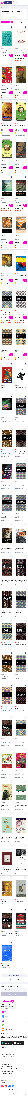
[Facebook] (9, 1086)
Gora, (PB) (3, 901)
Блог (2, 1075)
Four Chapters (18, 773)
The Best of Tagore (20, 88)
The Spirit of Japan (19, 741)
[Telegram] (13, 1086)
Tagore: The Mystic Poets (21, 275)
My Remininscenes (19, 484)
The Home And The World (7, 933)
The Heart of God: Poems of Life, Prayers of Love (7, 837)
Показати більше (13, 975)
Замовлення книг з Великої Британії (11, 1069)
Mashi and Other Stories (21, 580)
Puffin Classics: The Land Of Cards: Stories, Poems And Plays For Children (7, 773)
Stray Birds (18, 312)
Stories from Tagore (20, 125)
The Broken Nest (19, 50)
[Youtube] (6, 1086)
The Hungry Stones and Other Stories (21, 419)
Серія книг (4, 1080)
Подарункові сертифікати (8, 1071)
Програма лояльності (7, 1052)
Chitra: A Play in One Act (7, 708)
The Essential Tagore (20, 548)
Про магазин (4, 1049)
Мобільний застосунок (8, 1034)
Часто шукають (5, 1078)
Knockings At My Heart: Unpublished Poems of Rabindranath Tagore (21, 387)
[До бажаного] (11, 27)
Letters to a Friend (5, 965)
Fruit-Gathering (5, 451)
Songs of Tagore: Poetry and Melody (21, 805)
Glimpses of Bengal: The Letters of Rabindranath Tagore (21, 451)
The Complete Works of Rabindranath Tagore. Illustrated (7, 125)
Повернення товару (6, 1073)
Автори (4, 7)
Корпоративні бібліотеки (7, 1054)
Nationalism (17, 238)
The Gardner (4, 350)
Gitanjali (3, 163)
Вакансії (3, 1058)
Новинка (8, 48)
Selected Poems (5, 200)
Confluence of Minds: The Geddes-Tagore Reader (21, 869)
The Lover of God (19, 837)
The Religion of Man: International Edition (7, 548)
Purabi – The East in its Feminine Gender (7, 869)
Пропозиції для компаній (7, 1056)
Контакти (3, 1061)
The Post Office (19, 708)
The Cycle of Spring (6, 644)
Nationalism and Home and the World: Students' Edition (7, 484)
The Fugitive (18, 516)
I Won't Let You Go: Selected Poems (21, 163)
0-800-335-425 (6, 1004)
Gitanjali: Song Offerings (6, 88)
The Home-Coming (5, 50)
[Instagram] (2, 1086)
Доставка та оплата (6, 1066)
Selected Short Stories (20, 200)
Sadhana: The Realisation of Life (7, 312)
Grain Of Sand (4, 805)
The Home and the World (7, 238)
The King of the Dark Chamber (7, 612)
